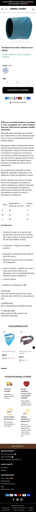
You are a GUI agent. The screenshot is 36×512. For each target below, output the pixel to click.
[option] (9, 346)
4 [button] (21, 368)
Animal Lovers (20, 505)
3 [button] (15, 368)
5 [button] (26, 368)
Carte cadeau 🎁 (7, 478)
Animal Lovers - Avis (7, 489)
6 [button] (32, 368)
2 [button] (9, 368)
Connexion (4, 467)
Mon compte (17, 446)
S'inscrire (3, 470)
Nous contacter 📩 (7, 457)
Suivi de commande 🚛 (8, 454)
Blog (2, 486)
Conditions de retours (8, 484)
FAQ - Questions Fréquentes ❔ (11, 459)
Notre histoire (5, 481)
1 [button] (4, 368)
